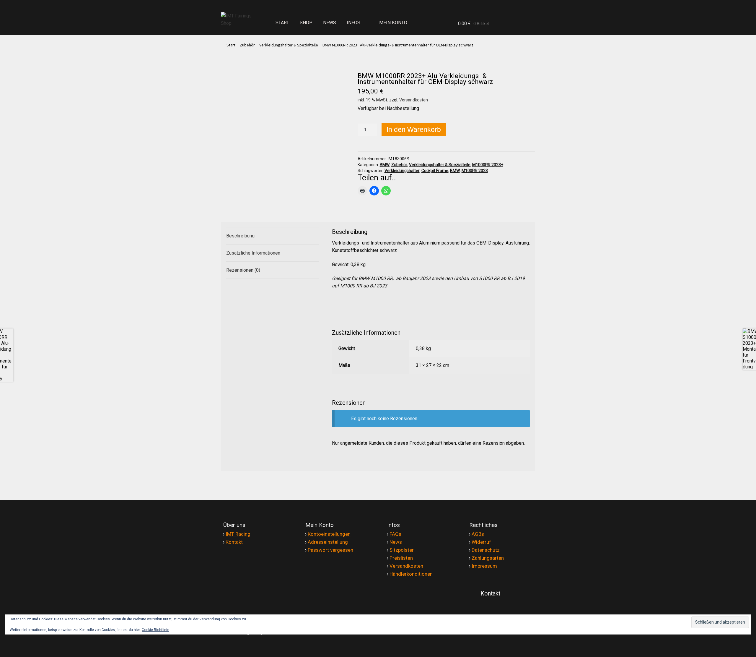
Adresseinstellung (328, 542)
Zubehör (247, 45)
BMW (385, 164)
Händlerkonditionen (411, 574)
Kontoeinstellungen (329, 534)
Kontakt (234, 542)
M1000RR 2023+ (487, 164)
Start (231, 45)
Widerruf (481, 542)
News (396, 542)
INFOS (353, 22)
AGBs (478, 534)
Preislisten (401, 558)
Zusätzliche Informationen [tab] (253, 253)
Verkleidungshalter (402, 170)
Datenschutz (486, 550)
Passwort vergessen (330, 550)
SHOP (306, 22)
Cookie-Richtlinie (155, 630)
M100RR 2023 (475, 170)
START (282, 22)
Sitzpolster (402, 550)
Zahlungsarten (488, 558)
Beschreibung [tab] (240, 236)
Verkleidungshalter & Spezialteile (288, 45)
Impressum (484, 566)
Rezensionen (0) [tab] (243, 270)
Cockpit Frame (434, 170)
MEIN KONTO (393, 22)
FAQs (395, 534)
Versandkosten (413, 100)
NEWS (329, 22)
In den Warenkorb (414, 129)
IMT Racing (238, 534)
